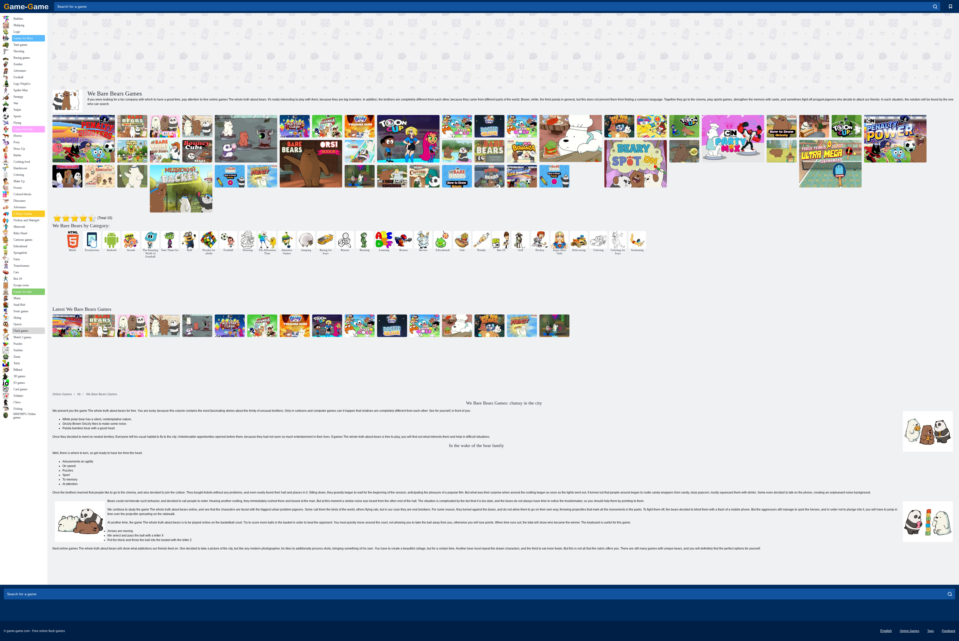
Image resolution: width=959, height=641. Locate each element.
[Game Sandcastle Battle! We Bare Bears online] (100, 176)
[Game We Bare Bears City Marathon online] (489, 151)
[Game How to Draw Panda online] (230, 176)
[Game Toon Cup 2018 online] (684, 126)
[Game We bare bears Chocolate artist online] (814, 126)
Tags (930, 631)
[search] (935, 6)
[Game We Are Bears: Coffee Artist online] (425, 176)
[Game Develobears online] (67, 176)
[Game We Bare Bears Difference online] (392, 176)
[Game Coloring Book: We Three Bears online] (165, 126)
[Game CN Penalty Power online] (895, 138)
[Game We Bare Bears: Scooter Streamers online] (165, 151)
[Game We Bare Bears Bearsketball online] (181, 188)
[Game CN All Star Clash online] (295, 126)
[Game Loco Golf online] (522, 126)
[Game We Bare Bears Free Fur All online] (132, 176)
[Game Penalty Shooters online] (83, 138)
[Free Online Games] (26, 6)
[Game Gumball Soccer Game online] (522, 176)
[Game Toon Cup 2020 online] (847, 126)
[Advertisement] (278, 51)
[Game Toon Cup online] (408, 138)
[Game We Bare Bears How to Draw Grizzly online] (782, 126)
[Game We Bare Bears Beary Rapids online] (457, 151)
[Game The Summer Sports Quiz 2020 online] (132, 151)
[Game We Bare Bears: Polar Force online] (360, 176)
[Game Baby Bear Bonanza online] (522, 151)
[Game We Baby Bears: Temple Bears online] (246, 138)
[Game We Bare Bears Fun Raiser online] (684, 151)
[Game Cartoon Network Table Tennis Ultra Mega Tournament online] (830, 164)
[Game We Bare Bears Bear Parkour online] (132, 126)
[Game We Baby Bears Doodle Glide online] (489, 126)
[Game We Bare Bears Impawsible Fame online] (782, 151)
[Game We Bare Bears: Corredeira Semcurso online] (360, 151)
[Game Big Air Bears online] (619, 126)
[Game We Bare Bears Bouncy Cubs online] (197, 151)
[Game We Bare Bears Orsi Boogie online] (311, 164)
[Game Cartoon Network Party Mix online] (733, 138)
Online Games (909, 631)
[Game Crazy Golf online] (457, 126)
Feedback (948, 631)
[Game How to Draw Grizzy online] (457, 176)
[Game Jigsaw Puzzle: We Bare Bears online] (197, 126)
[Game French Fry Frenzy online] (262, 176)
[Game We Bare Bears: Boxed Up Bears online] (489, 176)
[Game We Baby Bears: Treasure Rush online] (360, 126)
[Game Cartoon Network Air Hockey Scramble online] (327, 126)
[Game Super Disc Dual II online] (652, 126)
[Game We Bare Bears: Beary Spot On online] (635, 164)
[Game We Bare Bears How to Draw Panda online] (554, 176)
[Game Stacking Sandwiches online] (570, 138)
